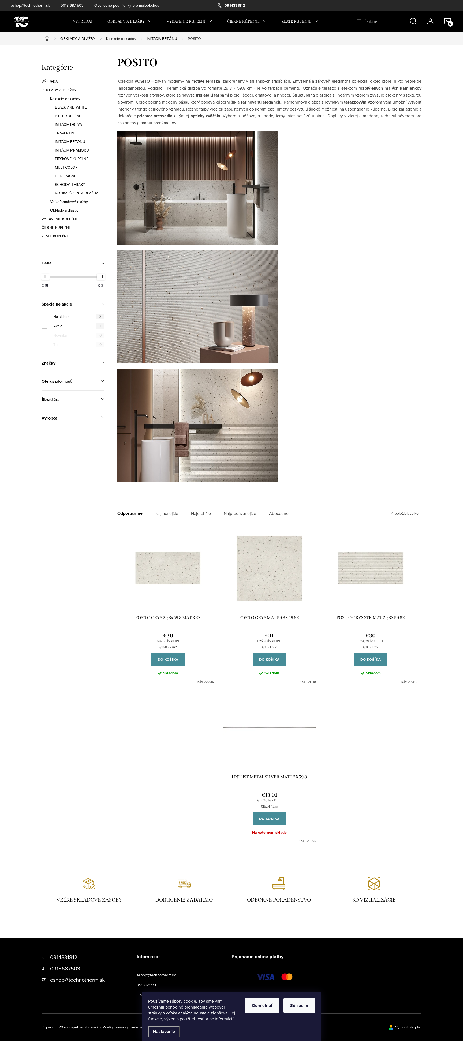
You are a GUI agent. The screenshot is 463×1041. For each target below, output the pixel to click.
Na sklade (77, 316)
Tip (77, 344)
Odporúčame (130, 513)
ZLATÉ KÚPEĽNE (55, 236)
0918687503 (65, 968)
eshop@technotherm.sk (30, 5)
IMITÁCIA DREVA (68, 124)
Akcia (77, 326)
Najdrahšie (201, 513)
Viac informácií (219, 1019)
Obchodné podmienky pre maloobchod (126, 5)
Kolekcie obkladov (65, 98)
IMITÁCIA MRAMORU (72, 150)
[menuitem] (82, 21)
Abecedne (279, 513)
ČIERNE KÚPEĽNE (56, 227)
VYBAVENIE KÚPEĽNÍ (59, 219)
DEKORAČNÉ (65, 176)
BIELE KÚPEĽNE (68, 116)
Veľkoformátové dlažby (69, 201)
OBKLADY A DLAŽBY (59, 90)
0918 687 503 (72, 5)
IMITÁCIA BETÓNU (70, 141)
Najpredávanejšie (240, 513)
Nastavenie (164, 1031)
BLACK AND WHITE (71, 107)
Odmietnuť (262, 1005)
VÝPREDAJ (51, 81)
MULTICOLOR (66, 167)
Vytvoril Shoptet (408, 1027)
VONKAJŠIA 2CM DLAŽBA (76, 193)
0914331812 (63, 957)
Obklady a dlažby (64, 210)
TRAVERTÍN (64, 133)
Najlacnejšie (166, 513)
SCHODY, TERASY (70, 184)
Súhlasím (299, 1005)
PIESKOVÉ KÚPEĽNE (71, 158)
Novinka (77, 335)
